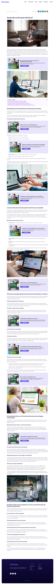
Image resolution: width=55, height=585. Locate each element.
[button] (38, 11)
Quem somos (30, 1)
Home (25, 1)
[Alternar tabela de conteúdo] (46, 100)
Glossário (40, 1)
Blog (36, 1)
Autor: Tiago (15, 11)
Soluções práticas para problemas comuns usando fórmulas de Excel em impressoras (21, 105)
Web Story (46, 1)
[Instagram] (13, 573)
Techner (5, 2)
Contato (51, 1)
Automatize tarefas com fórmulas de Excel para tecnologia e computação (19, 104)
